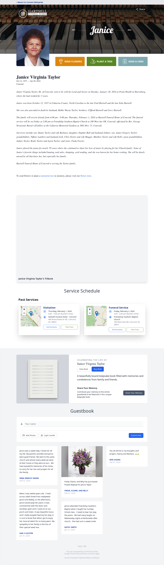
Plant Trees (69, 327)
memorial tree (47, 175)
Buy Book (98, 369)
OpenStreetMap (84, 558)
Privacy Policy (75, 554)
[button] (31, 313)
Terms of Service (89, 554)
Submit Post (136, 435)
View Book (83, 369)
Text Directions (51, 327)
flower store (85, 175)
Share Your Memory (133, 393)
